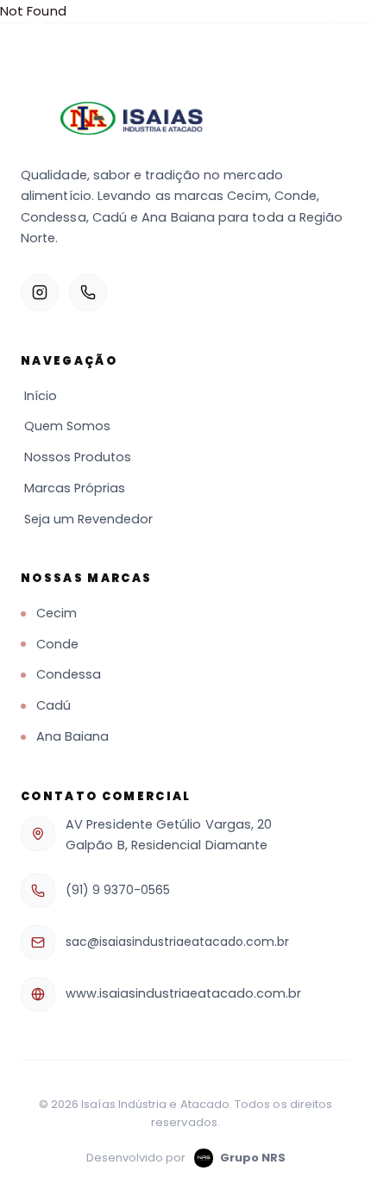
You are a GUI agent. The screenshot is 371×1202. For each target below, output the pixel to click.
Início (40, 395)
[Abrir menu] (331, 31)
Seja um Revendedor (88, 519)
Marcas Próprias (74, 488)
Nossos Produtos (77, 457)
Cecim (56, 613)
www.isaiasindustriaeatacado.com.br (183, 993)
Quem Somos (67, 426)
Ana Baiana (72, 736)
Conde (57, 644)
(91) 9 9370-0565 (118, 889)
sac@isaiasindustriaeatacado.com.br (177, 941)
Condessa (68, 674)
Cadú (53, 705)
